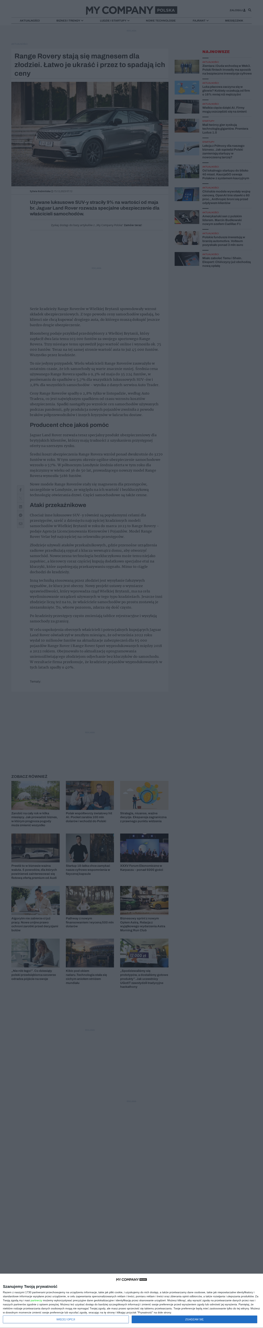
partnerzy (36, 1300)
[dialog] (131, 1301)
